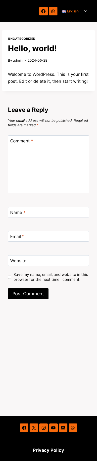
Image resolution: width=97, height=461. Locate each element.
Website (18, 260)
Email (17, 236)
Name (18, 212)
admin (18, 60)
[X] (34, 427)
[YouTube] (53, 427)
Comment (21, 140)
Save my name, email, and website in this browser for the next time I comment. (50, 277)
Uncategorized (22, 39)
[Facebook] (43, 11)
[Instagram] (43, 427)
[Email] (63, 427)
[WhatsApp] (53, 11)
